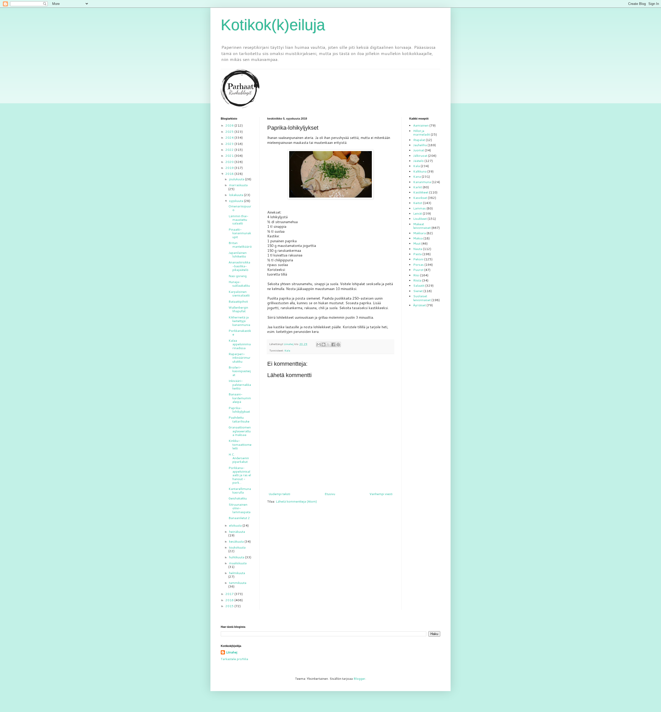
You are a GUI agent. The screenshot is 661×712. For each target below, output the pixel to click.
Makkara (419, 233)
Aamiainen (421, 125)
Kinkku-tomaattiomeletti (240, 444)
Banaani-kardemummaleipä (240, 398)
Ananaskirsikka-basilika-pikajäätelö (239, 266)
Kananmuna (422, 182)
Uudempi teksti (279, 494)
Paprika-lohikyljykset (239, 410)
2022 (229, 149)
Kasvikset (420, 197)
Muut (417, 243)
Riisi (416, 275)
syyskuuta (236, 201)
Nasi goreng (238, 276)
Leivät (417, 213)
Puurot (418, 270)
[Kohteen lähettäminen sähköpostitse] (318, 344)
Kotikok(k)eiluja (273, 25)
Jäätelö (418, 161)
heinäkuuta (237, 531)
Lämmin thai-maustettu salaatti (238, 220)
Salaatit (418, 285)
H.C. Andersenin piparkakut (239, 458)
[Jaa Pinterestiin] (338, 344)
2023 (229, 144)
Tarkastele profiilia (234, 659)
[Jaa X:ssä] (328, 344)
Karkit (417, 187)
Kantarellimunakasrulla (240, 491)
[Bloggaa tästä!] (323, 344)
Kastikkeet (420, 192)
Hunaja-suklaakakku (239, 284)
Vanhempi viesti (380, 494)
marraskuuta (238, 185)
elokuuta (235, 525)
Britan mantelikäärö (240, 245)
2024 (229, 137)
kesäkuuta (237, 541)
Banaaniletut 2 (239, 518)
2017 (229, 594)
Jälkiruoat (420, 155)
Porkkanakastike (240, 332)
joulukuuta (237, 179)
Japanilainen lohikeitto (238, 255)
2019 (229, 168)
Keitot (417, 203)
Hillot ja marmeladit (421, 133)
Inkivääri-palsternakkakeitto (240, 384)
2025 (229, 131)
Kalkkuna (420, 171)
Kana (417, 176)
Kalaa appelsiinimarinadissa (240, 344)
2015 (229, 606)
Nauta (417, 249)
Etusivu (330, 494)
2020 (229, 162)
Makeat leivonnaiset (422, 226)
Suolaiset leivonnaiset (422, 298)
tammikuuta (237, 583)
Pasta (417, 254)
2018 (229, 173)
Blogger (359, 678)
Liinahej (231, 652)
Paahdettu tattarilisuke (239, 419)
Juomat (418, 150)
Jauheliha (420, 145)
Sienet (418, 291)
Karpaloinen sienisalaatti (239, 294)
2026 (229, 125)
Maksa (418, 238)
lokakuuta (236, 195)
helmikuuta (237, 573)
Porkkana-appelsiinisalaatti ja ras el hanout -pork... (240, 475)
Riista (417, 280)
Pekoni (418, 259)
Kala (287, 350)
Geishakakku (238, 498)
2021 (229, 155)
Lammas (419, 208)
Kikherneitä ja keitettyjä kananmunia (239, 321)
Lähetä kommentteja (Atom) (296, 501)
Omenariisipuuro (240, 208)
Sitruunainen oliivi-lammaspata (239, 508)
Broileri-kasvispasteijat (240, 371)
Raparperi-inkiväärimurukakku (239, 358)
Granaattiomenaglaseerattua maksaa (240, 431)
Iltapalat (419, 140)
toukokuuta (237, 547)
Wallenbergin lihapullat (238, 309)
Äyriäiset (419, 305)
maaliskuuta (238, 563)
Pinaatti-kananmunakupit (240, 233)
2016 (229, 600)
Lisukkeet (420, 218)
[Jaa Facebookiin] (333, 344)
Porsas (418, 264)
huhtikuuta (237, 557)
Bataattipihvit (238, 301)
